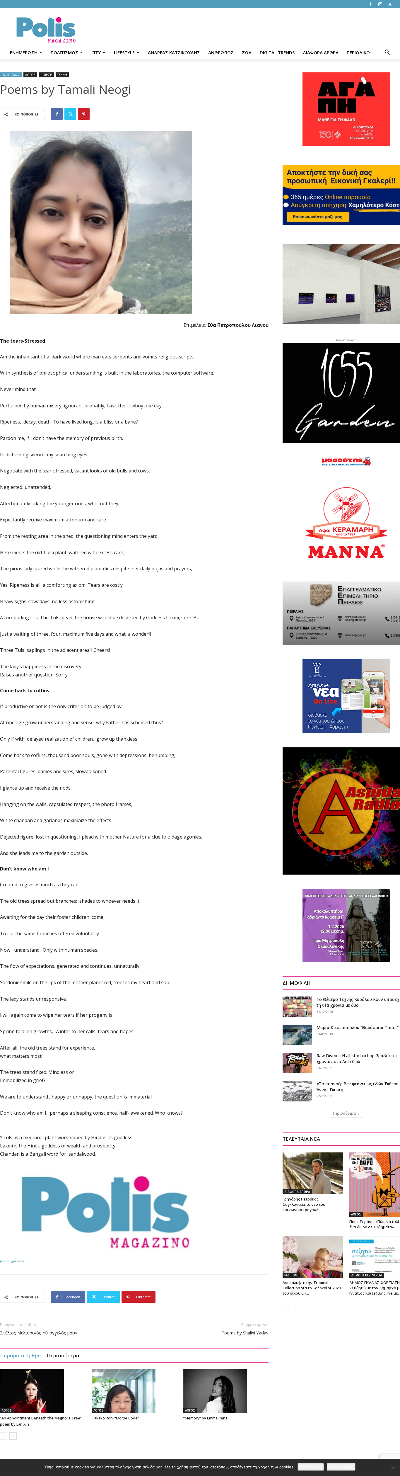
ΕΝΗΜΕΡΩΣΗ (23, 52)
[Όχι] (393, 1467)
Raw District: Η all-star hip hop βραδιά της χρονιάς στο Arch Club (357, 1058)
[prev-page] (3, 1436)
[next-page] (13, 1436)
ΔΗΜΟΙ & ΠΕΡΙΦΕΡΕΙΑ (366, 1275)
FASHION (290, 1275)
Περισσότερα (63, 1355)
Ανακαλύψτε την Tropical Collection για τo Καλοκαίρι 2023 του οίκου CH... (312, 1288)
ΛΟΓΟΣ (30, 75)
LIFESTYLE (124, 52)
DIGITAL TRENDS (277, 52)
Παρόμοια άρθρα (20, 1355)
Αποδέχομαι (311, 1467)
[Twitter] (389, 4)
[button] (387, 53)
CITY (96, 52)
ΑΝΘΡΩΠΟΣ (221, 52)
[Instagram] (380, 4)
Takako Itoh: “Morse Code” (115, 1418)
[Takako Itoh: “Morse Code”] (134, 1391)
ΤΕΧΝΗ (62, 75)
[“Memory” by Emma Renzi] (226, 1391)
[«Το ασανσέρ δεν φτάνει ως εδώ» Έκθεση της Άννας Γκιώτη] (297, 1091)
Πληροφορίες (341, 1467)
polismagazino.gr (12, 1261)
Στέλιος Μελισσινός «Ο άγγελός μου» (38, 1333)
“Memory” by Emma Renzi (205, 1418)
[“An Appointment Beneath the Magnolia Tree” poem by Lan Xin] (43, 1391)
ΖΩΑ (247, 52)
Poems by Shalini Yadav (245, 1333)
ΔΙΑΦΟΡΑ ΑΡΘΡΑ (321, 52)
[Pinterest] (84, 114)
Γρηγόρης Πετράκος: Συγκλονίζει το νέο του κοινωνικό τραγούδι (304, 1204)
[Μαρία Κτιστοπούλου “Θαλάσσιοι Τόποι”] (297, 1035)
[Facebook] (370, 4)
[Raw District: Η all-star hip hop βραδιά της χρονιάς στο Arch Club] (297, 1063)
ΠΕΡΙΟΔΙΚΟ (358, 52)
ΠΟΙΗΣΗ (46, 75)
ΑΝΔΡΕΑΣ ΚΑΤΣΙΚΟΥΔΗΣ (174, 52)
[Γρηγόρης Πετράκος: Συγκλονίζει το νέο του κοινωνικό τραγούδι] (313, 1173)
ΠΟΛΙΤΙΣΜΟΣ (64, 52)
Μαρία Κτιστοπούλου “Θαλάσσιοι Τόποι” (358, 1027)
